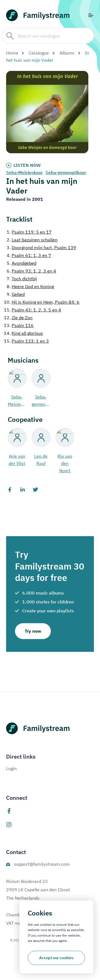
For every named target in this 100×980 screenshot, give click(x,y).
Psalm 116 (19, 325)
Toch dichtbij (22, 278)
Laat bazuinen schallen (32, 239)
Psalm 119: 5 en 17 (29, 232)
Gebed (16, 294)
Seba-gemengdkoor (66, 172)
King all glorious (23, 333)
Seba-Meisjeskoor (24, 172)
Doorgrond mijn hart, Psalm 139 (41, 247)
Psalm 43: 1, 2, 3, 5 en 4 (32, 310)
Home (12, 53)
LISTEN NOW (27, 165)
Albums (66, 53)
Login (11, 768)
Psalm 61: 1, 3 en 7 (29, 255)
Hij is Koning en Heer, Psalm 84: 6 (41, 302)
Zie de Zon (18, 317)
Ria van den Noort (65, 463)
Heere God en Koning (30, 286)
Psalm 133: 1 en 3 (26, 341)
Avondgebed (21, 263)
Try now (33, 631)
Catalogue (39, 53)
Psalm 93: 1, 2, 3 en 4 (31, 271)
